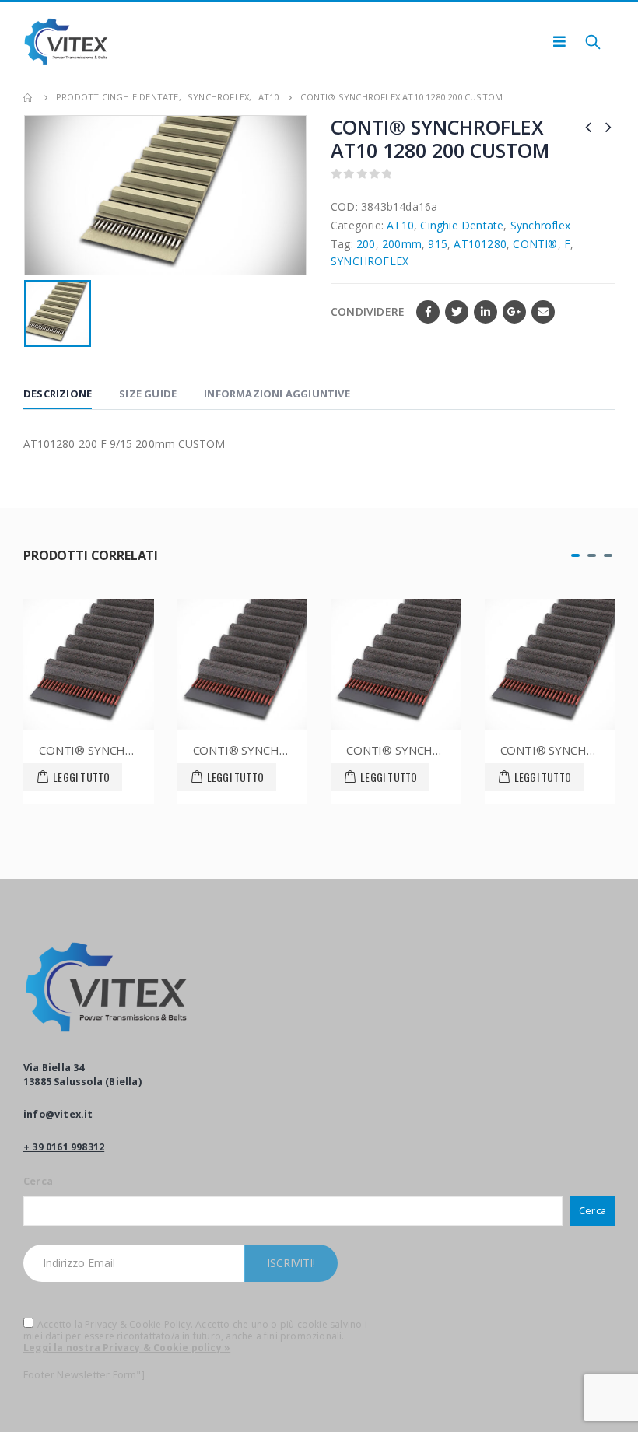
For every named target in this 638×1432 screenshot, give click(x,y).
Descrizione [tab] (57, 394)
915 (437, 243)
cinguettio (456, 312)
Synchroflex (540, 225)
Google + (514, 312)
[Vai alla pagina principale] (28, 97)
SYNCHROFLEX (369, 261)
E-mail (543, 312)
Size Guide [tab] (148, 394)
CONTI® (535, 243)
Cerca (38, 1181)
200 (366, 243)
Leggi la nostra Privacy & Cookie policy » (126, 1347)
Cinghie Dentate (461, 225)
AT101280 (480, 243)
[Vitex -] (66, 41)
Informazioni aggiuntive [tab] (277, 394)
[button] (575, 555)
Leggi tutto (58, 777)
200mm (402, 243)
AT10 (400, 225)
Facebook (428, 312)
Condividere (368, 311)
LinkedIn (485, 312)
